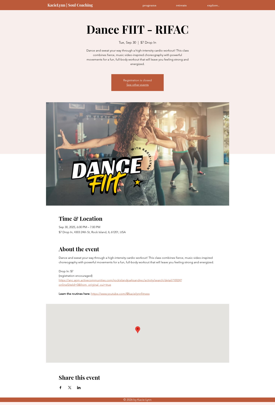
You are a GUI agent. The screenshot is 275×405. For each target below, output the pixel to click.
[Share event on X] (69, 387)
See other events (137, 85)
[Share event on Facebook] (60, 387)
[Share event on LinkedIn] (79, 387)
